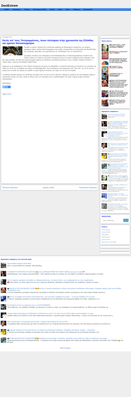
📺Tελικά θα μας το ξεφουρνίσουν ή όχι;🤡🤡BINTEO (118, 52)
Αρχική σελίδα (48, 187)
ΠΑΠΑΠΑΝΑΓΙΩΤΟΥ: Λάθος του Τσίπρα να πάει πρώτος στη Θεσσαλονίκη (118, 204)
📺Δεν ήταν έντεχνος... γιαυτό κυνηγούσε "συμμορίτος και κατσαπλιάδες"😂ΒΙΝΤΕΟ (117, 46)
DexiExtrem (9, 5)
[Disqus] (49, 119)
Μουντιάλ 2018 (88, 9)
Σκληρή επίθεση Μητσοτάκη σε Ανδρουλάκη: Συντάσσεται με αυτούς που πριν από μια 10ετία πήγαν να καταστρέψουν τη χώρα (118, 133)
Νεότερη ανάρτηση (10, 187)
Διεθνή (60, 9)
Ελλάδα (52, 9)
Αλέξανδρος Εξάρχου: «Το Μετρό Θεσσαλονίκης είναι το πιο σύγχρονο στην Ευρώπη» (118, 195)
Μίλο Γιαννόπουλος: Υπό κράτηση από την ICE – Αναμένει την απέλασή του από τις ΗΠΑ (118, 145)
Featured (104, 239)
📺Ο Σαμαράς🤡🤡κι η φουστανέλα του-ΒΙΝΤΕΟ (116, 67)
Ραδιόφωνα (76, 9)
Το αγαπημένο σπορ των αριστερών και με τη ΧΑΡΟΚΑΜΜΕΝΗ (116, 75)
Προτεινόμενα (17, 9)
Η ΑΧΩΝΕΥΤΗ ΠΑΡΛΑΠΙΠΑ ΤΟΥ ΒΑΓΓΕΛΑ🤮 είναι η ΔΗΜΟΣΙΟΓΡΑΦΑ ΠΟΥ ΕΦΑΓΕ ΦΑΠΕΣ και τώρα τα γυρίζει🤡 (118, 123)
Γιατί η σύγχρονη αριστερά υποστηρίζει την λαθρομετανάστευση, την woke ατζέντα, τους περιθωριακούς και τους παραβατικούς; (50, 280)
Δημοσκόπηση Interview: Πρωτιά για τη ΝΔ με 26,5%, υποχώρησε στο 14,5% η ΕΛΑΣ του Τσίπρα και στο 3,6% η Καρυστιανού (118, 60)
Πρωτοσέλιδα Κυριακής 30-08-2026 (116, 114)
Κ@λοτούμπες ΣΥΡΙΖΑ (39, 9)
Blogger (67, 348)
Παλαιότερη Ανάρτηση (88, 187)
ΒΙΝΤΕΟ (104, 237)
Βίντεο (68, 9)
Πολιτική (26, 9)
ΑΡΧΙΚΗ (6, 9)
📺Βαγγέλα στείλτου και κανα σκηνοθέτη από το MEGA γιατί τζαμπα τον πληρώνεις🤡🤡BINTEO (117, 102)
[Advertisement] (65, 22)
